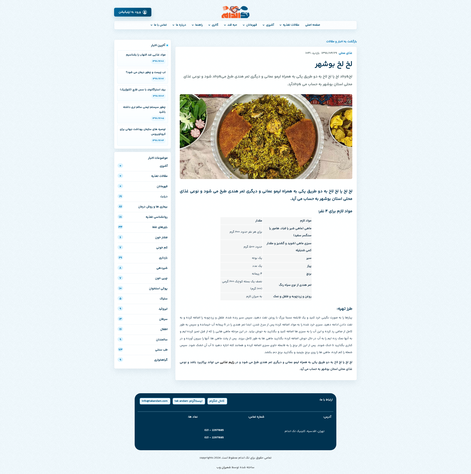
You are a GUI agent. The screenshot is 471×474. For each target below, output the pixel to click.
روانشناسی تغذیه (143, 217)
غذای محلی (345, 53)
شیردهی (143, 268)
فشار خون (144, 237)
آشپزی (270, 25)
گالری (215, 25)
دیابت (143, 196)
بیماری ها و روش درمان (143, 206)
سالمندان (144, 339)
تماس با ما (160, 25)
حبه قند (232, 25)
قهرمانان (251, 25)
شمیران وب (224, 467)
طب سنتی (143, 350)
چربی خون (143, 278)
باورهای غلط (143, 227)
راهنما (199, 25)
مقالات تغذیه (291, 25)
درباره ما (181, 25)
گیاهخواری (144, 360)
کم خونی (143, 247)
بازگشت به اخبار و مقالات (341, 41)
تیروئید (144, 309)
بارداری (143, 258)
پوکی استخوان (143, 288)
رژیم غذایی (227, 362)
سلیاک (143, 298)
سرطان (143, 319)
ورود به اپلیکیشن (130, 12)
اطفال (143, 329)
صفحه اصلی (312, 25)
